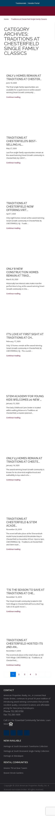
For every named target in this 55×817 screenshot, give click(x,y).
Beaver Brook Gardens (13, 773)
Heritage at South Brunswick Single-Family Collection (26, 751)
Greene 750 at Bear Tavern (15, 768)
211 (9, 720)
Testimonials (21, 3)
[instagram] (27, 732)
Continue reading (13, 97)
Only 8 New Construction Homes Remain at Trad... (22, 272)
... (34, 92)
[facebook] (6, 732)
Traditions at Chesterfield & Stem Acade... (21, 522)
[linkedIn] (13, 732)
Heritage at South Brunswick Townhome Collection (26, 746)
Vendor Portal (33, 3)
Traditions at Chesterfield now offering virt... (20, 207)
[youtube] (20, 732)
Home (6, 19)
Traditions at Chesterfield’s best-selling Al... (21, 141)
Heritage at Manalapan (13, 756)
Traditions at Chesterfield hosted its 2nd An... (24, 644)
